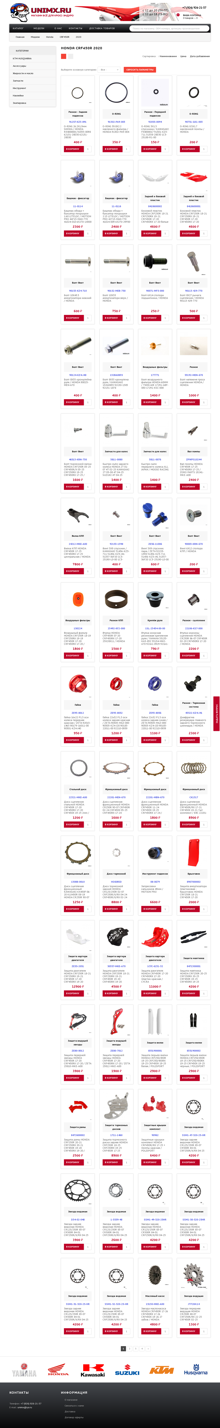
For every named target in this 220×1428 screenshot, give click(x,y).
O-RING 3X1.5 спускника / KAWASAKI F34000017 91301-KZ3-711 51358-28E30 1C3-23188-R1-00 (155, 132)
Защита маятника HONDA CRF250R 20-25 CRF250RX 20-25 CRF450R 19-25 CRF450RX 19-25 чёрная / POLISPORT (193, 977)
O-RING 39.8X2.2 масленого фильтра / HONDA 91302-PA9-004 (116, 129)
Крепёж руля (155, 620)
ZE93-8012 (78, 712)
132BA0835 (116, 375)
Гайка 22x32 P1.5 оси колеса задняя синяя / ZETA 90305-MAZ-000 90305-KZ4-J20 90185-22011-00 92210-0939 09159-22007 (154, 724)
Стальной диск (77, 789)
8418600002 (155, 206)
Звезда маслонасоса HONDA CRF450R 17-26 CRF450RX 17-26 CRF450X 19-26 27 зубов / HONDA (154, 1314)
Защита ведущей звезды (78, 1042)
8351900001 (155, 1050)
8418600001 (194, 206)
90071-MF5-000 (155, 290)
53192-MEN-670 (194, 375)
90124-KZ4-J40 (77, 375)
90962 (155, 1135)
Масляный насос (155, 1296)
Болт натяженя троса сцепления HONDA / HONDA (192, 382)
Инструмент (19, 88)
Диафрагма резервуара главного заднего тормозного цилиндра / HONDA (193, 721)
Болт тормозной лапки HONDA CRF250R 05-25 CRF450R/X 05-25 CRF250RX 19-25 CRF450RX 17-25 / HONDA (77, 470)
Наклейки (18, 95)
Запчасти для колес (116, 451)
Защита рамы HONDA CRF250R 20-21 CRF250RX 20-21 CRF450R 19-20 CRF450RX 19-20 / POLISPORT (76, 1146)
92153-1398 (116, 544)
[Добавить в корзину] (67, 92)
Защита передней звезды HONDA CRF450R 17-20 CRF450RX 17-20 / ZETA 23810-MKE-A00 (77, 1061)
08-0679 (155, 881)
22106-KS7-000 (193, 628)
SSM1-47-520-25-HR (193, 1135)
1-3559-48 (116, 1219)
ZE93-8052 (116, 712)
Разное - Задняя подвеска (78, 113)
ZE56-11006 (155, 544)
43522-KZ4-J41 (193, 712)
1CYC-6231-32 (155, 966)
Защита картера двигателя (77, 958)
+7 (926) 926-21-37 (194, 7)
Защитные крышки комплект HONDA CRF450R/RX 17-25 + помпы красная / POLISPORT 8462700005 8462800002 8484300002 (153, 1149)
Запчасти (18, 80)
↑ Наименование (167, 56)
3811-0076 (155, 459)
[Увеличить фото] (79, 81)
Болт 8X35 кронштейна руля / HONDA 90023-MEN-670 (77, 382)
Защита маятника (193, 958)
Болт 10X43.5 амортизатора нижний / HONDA (77, 298)
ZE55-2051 (78, 966)
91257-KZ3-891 (77, 121)
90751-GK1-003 (194, 121)
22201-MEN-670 (116, 797)
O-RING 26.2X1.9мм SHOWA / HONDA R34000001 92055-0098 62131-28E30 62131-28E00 (77, 132)
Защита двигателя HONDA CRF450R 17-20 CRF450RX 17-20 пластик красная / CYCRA (154, 976)
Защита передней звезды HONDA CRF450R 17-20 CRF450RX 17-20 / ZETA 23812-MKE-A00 (116, 1061)
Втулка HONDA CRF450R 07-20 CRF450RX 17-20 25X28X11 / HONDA (114, 637)
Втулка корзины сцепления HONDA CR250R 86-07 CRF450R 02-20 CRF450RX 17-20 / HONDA (193, 638)
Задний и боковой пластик (155, 198)
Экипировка (19, 103)
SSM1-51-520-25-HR (78, 1304)
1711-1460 (116, 1135)
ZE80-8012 (78, 1050)
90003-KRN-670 (194, 544)
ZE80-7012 (116, 1050)
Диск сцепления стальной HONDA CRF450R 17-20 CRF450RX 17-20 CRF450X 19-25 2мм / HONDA (76, 808)
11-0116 (116, 206)
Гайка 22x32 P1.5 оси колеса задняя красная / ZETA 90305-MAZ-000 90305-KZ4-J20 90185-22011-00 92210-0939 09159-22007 (116, 724)
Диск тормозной (116, 873)
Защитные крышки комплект (155, 1127)
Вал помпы (194, 451)
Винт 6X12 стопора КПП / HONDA (191, 550)
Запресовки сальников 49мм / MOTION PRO (152, 889)
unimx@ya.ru (25, 1407)
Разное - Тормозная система (193, 705)
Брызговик (194, 873)
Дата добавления (200, 56)
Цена (183, 56)
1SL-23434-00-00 (155, 628)
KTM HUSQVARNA (22, 58)
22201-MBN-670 (155, 797)
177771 (155, 375)
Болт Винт (78, 282)
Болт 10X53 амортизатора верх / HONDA (115, 298)
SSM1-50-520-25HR (194, 1219)
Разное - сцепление (194, 620)
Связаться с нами (74, 1405)
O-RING (116, 113)
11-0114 (77, 206)
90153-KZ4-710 (78, 290)
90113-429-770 (193, 290)
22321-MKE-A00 (78, 797)
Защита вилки (155, 1042)
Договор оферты (74, 1417)
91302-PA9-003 (116, 121)
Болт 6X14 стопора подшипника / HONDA (154, 297)
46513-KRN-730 (78, 459)
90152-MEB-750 (116, 290)
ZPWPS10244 (193, 459)
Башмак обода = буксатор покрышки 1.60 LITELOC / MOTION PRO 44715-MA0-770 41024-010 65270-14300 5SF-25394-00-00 (77, 217)
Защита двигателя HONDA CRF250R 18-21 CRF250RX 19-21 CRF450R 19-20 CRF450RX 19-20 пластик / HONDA (116, 977)
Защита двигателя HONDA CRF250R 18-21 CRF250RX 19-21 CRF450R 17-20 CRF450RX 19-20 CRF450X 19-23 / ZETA (77, 977)
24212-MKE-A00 (78, 544)
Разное (194, 367)
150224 (78, 628)
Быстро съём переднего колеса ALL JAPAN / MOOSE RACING (155, 466)
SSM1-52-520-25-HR (116, 1304)
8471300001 (194, 966)
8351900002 (194, 1050)
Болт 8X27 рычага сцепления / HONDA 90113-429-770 (192, 298)
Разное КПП (116, 620)
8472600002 (78, 1135)
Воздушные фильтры (155, 367)
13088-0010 (78, 881)
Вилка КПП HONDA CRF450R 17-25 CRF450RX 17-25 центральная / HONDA (77, 552)
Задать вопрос (217, 713)
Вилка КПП (78, 535)
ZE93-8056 (155, 712)
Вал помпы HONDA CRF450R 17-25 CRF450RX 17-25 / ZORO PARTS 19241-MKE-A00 (192, 469)
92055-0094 (155, 121)
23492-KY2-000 (116, 628)
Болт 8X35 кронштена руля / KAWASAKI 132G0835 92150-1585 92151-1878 (116, 383)
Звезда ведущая (193, 1296)
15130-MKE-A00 (155, 1304)
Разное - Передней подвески (155, 113)
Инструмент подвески (155, 873)
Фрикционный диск (116, 789)
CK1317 (193, 797)
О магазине (71, 1399)
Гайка (78, 704)
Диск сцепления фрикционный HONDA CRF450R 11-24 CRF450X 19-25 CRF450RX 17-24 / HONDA (154, 808)
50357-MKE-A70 (116, 966)
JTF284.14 (194, 1304)
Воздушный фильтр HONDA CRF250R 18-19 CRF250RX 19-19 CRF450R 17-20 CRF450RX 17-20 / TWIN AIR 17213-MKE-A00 (77, 641)
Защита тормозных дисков (116, 1127)
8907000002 (194, 881)
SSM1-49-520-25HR (155, 1219)
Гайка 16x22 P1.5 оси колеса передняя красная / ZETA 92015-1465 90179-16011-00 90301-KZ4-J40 (77, 723)
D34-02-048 (78, 1219)
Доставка (70, 1411)
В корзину (72, 149)
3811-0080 (116, 459)
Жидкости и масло (23, 73)
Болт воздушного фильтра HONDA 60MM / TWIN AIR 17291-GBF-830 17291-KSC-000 (154, 383)
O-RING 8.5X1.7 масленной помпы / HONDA (192, 129)
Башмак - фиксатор (78, 198)
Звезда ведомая (193, 1127)
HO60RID (116, 881)
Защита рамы (78, 1127)
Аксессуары (19, 65)
